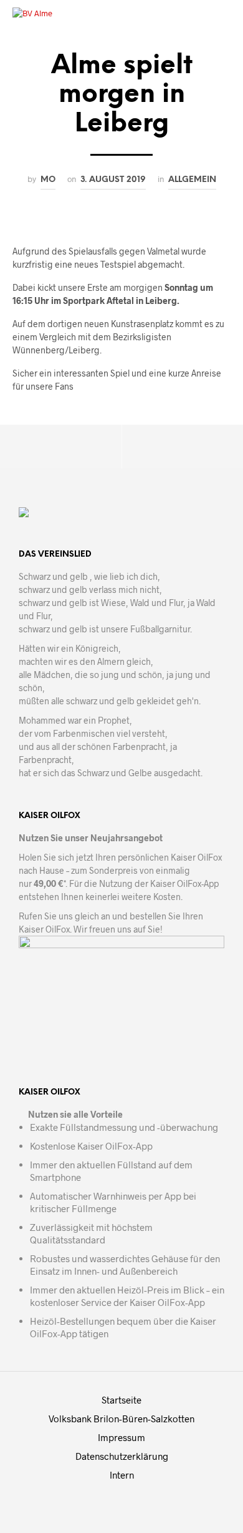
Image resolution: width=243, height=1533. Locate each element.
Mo (47, 179)
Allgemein (192, 179)
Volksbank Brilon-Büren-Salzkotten (121, 1418)
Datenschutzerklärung (121, 1456)
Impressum (121, 1437)
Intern (122, 1474)
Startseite (121, 1399)
